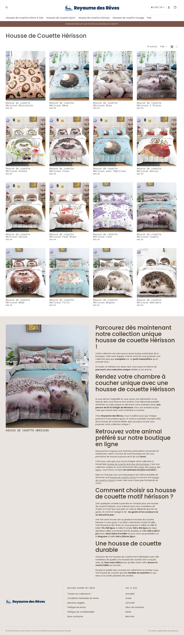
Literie (128, 598)
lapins (98, 469)
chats (141, 467)
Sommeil (129, 602)
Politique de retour (76, 607)
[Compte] (169, 7)
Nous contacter (75, 616)
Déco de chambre (134, 607)
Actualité (130, 593)
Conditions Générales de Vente (83, 598)
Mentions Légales (76, 602)
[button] (163, 47)
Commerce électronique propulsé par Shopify (51, 631)
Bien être (129, 616)
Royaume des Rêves (21, 631)
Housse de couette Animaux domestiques (128, 464)
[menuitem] (149, 18)
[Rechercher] (6, 7)
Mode (128, 611)
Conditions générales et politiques (163, 631)
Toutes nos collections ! (79, 593)
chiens (152, 467)
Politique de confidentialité (80, 611)
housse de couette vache (123, 477)
